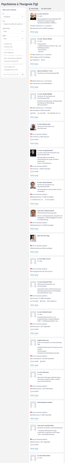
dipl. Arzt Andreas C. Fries (45, 71)
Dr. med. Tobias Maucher (44, 182)
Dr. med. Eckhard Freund (44, 312)
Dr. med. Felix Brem (43, 372)
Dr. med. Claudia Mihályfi (44, 94)
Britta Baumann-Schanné (44, 402)
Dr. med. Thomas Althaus (44, 39)
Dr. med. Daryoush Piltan (44, 282)
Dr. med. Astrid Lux (43, 14)
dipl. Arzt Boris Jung (43, 235)
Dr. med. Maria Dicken (43, 455)
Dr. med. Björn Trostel (43, 259)
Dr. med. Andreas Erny (43, 124)
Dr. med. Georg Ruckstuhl (45, 150)
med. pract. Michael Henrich (45, 210)
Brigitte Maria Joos (43, 340)
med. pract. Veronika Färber (45, 425)
